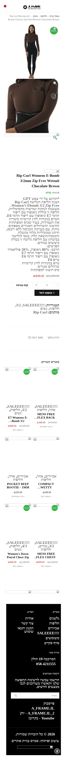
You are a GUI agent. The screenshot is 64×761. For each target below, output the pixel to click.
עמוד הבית (54, 16)
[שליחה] (16, 695)
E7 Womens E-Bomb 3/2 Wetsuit (18, 419)
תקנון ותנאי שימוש (25, 630)
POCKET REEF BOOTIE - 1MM (18, 485)
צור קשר (27, 623)
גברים (43, 546)
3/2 (18, 305)
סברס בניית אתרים (25, 741)
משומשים (52, 638)
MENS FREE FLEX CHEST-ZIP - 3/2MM (46, 555)
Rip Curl (40, 312)
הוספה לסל (45, 293)
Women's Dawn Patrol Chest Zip (18, 555)
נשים (35, 16)
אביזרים (50, 476)
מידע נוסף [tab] (53, 337)
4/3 (24, 546)
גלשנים (54, 618)
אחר (52, 409)
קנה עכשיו (22, 285)
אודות (29, 618)
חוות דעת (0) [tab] (35, 337)
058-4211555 (46, 664)
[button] (18, 430)
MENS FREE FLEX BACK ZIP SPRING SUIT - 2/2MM (46, 415)
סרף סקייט (51, 643)
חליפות (44, 16)
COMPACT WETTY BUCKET (46, 485)
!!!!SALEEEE (34, 305)
